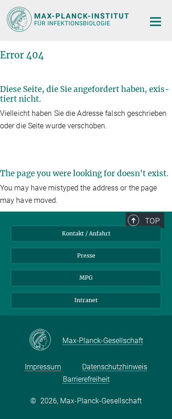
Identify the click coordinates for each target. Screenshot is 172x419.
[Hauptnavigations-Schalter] (155, 21)
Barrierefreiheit (86, 379)
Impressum (43, 366)
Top (152, 220)
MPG (86, 277)
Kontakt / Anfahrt (86, 233)
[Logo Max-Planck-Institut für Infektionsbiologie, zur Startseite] (69, 19)
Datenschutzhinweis (114, 366)
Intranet (86, 300)
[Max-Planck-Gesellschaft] (45, 340)
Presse (86, 255)
